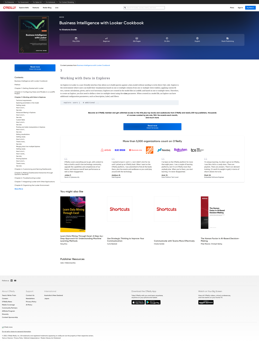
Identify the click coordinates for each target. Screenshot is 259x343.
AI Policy (29, 305)
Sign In (240, 8)
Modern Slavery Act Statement (51, 338)
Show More (19, 189)
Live (56, 8)
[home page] (9, 8)
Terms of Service (7, 338)
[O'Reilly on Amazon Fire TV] (206, 304)
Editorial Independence (31, 338)
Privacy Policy (31, 302)
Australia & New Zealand (53, 295)
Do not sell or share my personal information (16, 331)
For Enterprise (9, 2)
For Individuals (50, 2)
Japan (46, 298)
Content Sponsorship (10, 317)
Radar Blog (47, 8)
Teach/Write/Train (9, 295)
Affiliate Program (8, 311)
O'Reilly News (7, 302)
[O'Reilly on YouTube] (15, 281)
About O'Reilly (8, 291)
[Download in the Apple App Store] (138, 304)
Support (29, 291)
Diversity (5, 314)
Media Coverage (8, 305)
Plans (232, 8)
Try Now (250, 8)
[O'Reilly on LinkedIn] (12, 281)
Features (36, 8)
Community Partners (9, 308)
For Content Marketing (66, 2)
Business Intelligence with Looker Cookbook (93, 65)
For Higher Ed (37, 2)
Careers (5, 298)
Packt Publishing (228, 41)
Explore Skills (24, 8)
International (50, 291)
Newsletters (30, 298)
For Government (23, 2)
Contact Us (30, 295)
